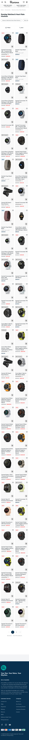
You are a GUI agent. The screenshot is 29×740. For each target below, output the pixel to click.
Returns (3, 712)
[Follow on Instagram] (6, 724)
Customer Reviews (20, 709)
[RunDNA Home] (14, 2)
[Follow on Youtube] (10, 724)
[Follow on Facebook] (2, 724)
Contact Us (3, 701)
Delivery (3, 709)
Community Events (20, 706)
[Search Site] (5, 2)
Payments (3, 706)
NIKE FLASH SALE (21, 6)
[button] (21, 28)
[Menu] (2, 2)
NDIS (2, 714)
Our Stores (18, 704)
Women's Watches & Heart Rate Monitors (11, 20)
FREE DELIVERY (8, 6)
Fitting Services (5, 719)
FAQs (2, 704)
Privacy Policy (10, 735)
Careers (18, 712)
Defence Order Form (6, 717)
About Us (18, 701)
